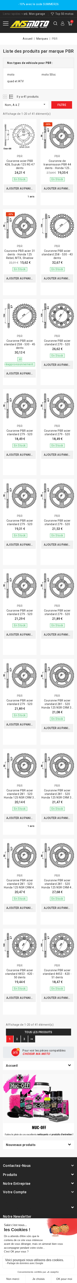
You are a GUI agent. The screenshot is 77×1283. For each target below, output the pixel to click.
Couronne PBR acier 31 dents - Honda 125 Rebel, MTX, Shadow (19, 254)
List (11, 96)
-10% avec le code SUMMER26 (38, 4)
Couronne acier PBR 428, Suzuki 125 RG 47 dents (20, 164)
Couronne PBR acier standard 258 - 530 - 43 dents (57, 254)
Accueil (12, 1065)
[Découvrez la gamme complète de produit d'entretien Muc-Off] (38, 1105)
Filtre (61, 104)
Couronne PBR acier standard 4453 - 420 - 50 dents (19, 974)
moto (10, 74)
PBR (20, 156)
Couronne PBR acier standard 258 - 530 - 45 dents (19, 344)
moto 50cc (49, 74)
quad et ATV (15, 81)
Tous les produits (38, 1032)
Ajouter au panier (20, 188)
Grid (5, 96)
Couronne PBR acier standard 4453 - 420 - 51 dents (57, 974)
